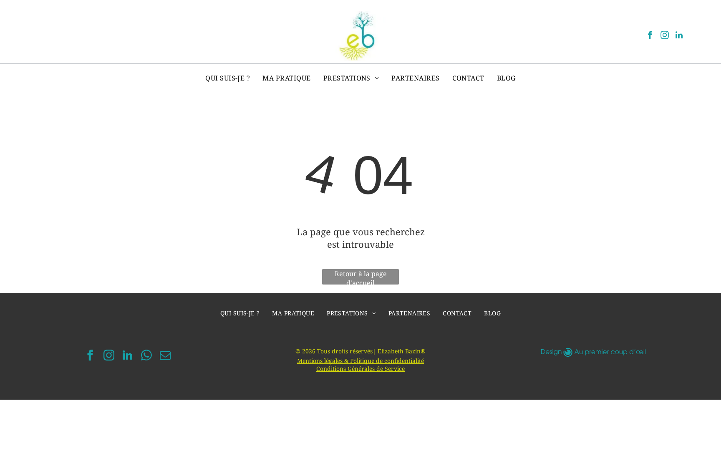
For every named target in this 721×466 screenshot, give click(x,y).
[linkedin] (679, 36)
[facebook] (650, 36)
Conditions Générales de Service (360, 369)
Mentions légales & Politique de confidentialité (360, 361)
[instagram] (664, 36)
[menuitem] (227, 78)
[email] (165, 356)
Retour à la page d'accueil (361, 277)
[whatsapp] (146, 356)
